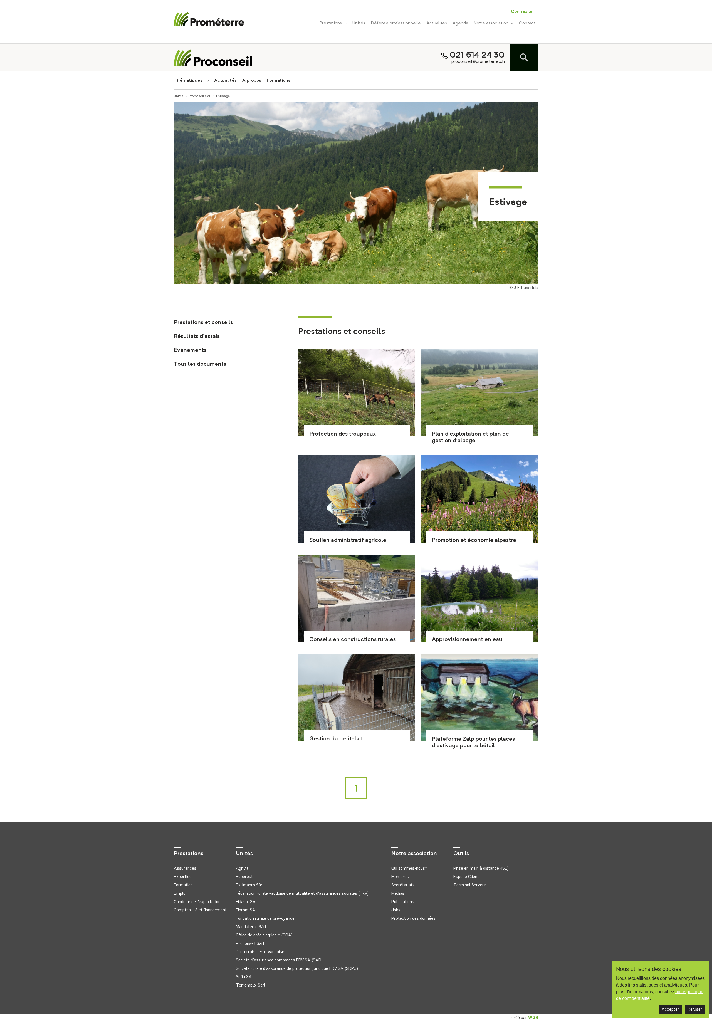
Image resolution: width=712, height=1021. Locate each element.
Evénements (190, 350)
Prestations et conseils (203, 322)
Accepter (670, 1009)
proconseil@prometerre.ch (478, 62)
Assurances (185, 868)
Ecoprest (244, 876)
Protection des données (413, 918)
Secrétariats (403, 884)
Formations (278, 80)
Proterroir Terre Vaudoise (260, 951)
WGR (533, 1017)
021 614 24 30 (477, 55)
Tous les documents (200, 364)
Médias (397, 893)
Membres (400, 876)
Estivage (223, 96)
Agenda (460, 23)
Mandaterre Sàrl (251, 926)
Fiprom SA (245, 910)
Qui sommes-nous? (409, 868)
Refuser (695, 1009)
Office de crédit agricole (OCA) (264, 935)
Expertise (183, 876)
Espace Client (466, 876)
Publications (402, 901)
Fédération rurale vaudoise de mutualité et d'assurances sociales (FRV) (302, 893)
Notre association (492, 23)
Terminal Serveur (469, 884)
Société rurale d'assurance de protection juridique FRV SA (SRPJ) (297, 968)
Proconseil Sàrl (200, 96)
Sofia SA (244, 976)
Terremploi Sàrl (250, 985)
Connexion (522, 11)
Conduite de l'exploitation (197, 901)
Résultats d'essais (197, 336)
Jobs (395, 910)
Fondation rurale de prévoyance (265, 918)
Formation (183, 884)
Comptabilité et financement (200, 910)
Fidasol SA (246, 901)
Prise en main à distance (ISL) (480, 868)
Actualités (436, 23)
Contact (527, 23)
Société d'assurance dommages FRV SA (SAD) (279, 960)
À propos (251, 80)
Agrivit (242, 868)
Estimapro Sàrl (250, 884)
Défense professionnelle (396, 23)
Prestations (331, 23)
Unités (358, 23)
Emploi (180, 893)
